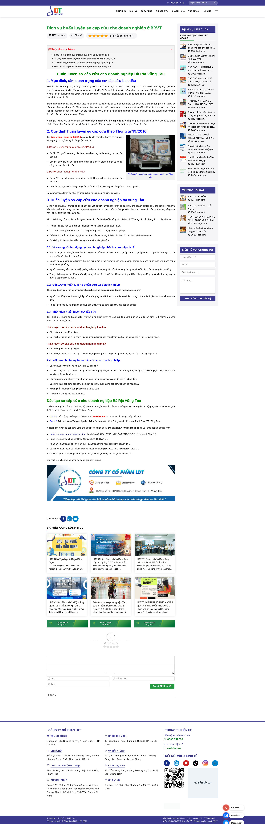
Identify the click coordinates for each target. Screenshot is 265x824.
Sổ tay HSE (146, 11)
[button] (216, 11)
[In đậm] (49, 673)
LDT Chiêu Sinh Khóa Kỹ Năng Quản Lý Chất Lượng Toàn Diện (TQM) (66, 604)
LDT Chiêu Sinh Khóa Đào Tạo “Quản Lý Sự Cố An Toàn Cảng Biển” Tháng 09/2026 (110, 561)
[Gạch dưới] (62, 673)
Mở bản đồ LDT (203, 782)
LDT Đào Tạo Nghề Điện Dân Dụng (65, 561)
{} (105, 673)
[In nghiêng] (56, 673)
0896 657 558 (175, 739)
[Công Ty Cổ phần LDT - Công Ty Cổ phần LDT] (55, 11)
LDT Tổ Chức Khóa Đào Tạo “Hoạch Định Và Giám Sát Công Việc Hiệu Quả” (153, 561)
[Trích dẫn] (86, 673)
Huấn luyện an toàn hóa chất (64, 439)
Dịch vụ (133, 11)
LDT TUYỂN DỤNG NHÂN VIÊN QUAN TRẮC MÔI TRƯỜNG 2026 (155, 604)
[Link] (98, 673)
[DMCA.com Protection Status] (172, 805)
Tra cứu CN (194, 11)
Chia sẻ (78, 35)
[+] (114, 673)
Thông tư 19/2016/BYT (72, 317)
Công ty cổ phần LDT (57, 206)
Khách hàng (178, 11)
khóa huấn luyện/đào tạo (120, 428)
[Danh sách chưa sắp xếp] (80, 673)
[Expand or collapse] (171, 49)
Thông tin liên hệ (68, 818)
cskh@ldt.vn (174, 748)
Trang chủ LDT (53, 818)
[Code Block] (92, 673)
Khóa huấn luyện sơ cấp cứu (100, 406)
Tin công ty (162, 11)
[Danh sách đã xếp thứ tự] (74, 673)
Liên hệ (207, 11)
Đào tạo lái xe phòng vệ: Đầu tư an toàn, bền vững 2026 (109, 604)
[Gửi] (215, 3)
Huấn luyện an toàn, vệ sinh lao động (68, 434)
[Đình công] (68, 673)
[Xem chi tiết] (63, 518)
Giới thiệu (121, 11)
